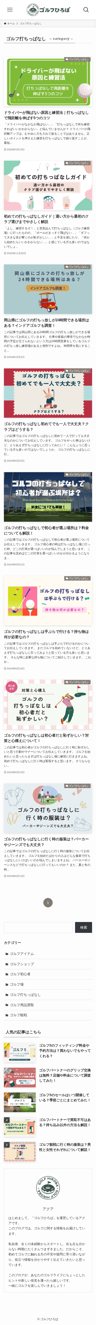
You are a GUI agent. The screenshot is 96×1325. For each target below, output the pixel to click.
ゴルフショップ (22, 964)
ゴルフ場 (17, 984)
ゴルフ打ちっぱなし (25, 995)
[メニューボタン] (10, 10)
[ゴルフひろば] (48, 10)
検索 (83, 927)
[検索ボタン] (86, 10)
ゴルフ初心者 (20, 974)
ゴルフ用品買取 (22, 1005)
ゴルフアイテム (22, 954)
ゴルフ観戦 (18, 1015)
